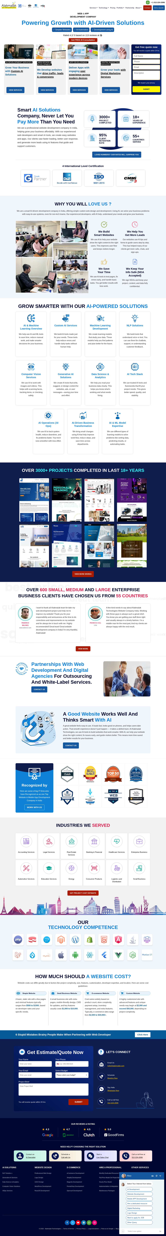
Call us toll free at (138, 1155)
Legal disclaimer (93, 1229)
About (137, 8)
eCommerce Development (75, 1173)
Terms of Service (68, 1229)
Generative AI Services (9, 1177)
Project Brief (24, 1082)
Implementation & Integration (108, 1186)
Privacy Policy (81, 1229)
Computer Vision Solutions (11, 1186)
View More (83, 649)
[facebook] (67, 1222)
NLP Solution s (7, 1173)
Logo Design (39, 1177)
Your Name (23, 1059)
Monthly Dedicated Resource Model (111, 1173)
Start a (102, 1155)
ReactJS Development (42, 1191)
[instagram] (94, 1222)
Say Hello (113, 1088)
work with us (34, 807)
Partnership (129, 8)
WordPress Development (43, 1186)
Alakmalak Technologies (53, 1229)
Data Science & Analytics (10, 1182)
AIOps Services (7, 1191)
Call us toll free (113, 1101)
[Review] (101, 35)
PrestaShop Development (75, 1186)
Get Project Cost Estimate (83, 893)
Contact (147, 8)
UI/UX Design (39, 1182)
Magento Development (74, 1182)
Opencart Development (74, 1191)
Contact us (39, 689)
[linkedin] (83, 1222)
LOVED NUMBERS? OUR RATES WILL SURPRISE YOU (117, 155)
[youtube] (78, 1222)
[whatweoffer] (92, 7)
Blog (117, 1229)
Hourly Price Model (105, 1182)
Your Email (23, 1071)
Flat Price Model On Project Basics (110, 1177)
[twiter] (72, 1222)
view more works (83, 574)
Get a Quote (159, 8)
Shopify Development (74, 1177)
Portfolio (120, 8)
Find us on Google (107, 1229)
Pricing (112, 8)
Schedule (112, 1076)
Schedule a (65, 1155)
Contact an (30, 1155)
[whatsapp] (148, 2)
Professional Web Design (43, 1173)
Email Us (115, 1064)
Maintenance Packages (107, 1191)
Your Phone (60, 1059)
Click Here (142, 1034)
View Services (15, 90)
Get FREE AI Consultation (83, 40)
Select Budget (61, 1071)
